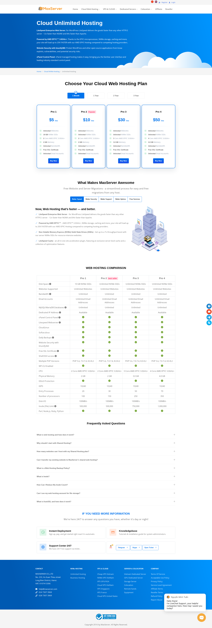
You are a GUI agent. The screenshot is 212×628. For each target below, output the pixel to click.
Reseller (168, 9)
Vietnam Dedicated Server (135, 574)
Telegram (121, 547)
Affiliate (158, 9)
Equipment (128, 592)
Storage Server (130, 581)
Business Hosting (77, 577)
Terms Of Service (158, 574)
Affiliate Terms (157, 589)
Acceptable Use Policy (160, 577)
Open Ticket (149, 547)
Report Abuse (156, 600)
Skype (135, 547)
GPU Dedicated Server (133, 577)
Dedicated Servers (128, 9)
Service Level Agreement (161, 585)
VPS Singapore (103, 589)
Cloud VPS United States (107, 596)
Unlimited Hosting (78, 574)
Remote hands (130, 589)
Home (75, 9)
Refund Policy (156, 596)
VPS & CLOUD (109, 9)
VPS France (102, 592)
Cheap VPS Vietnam (105, 574)
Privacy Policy (157, 581)
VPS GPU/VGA (103, 581)
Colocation (145, 9)
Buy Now (53, 161)
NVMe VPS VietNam (105, 577)
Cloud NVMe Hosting (52, 71)
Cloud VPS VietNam (105, 585)
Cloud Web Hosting (89, 9)
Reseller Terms (157, 592)
